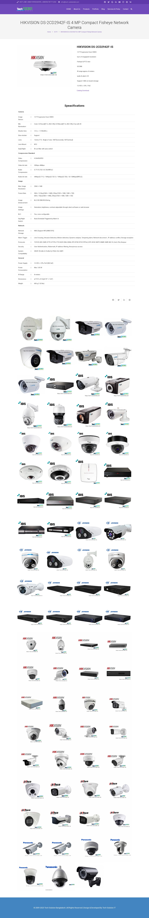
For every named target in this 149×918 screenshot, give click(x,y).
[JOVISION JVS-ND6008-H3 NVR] (88, 588)
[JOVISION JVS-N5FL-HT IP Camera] (31, 588)
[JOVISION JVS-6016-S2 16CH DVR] (88, 617)
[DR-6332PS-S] (31, 530)
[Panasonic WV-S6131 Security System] (31, 876)
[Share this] (113, 300)
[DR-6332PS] (117, 501)
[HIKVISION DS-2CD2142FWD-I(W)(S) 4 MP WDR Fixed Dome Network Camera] (31, 674)
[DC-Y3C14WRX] (60, 472)
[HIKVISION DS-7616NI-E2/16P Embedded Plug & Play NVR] (88, 646)
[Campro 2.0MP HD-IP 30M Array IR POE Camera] (117, 357)
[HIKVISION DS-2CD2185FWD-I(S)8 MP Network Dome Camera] (88, 761)
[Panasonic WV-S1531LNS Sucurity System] (31, 848)
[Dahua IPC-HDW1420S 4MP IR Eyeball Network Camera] (88, 790)
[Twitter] (108, 2)
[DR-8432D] (60, 530)
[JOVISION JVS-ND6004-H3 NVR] (60, 588)
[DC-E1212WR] (117, 415)
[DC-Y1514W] (31, 472)
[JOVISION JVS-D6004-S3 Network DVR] (60, 617)
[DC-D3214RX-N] (88, 444)
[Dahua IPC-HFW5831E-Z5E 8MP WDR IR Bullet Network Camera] (60, 819)
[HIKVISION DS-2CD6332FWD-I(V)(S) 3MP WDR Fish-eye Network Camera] (31, 646)
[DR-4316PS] (60, 501)
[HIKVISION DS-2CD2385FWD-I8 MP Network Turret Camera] (60, 761)
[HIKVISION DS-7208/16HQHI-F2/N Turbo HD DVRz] (88, 674)
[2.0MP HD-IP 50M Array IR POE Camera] (88, 357)
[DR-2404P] (31, 501)
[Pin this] (129, 300)
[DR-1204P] (88, 472)
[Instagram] (123, 2)
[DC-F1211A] (60, 444)
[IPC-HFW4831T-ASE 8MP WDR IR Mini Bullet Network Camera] (88, 819)
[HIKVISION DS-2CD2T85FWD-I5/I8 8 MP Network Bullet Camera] (31, 761)
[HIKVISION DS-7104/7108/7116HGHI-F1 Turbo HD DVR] (31, 703)
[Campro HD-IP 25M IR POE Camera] (31, 386)
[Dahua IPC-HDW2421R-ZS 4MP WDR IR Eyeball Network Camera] (31, 790)
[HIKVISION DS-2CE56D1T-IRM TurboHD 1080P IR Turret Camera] (88, 703)
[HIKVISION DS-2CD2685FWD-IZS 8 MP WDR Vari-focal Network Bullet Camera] (117, 732)
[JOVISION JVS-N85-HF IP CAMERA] (88, 559)
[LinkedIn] (116, 2)
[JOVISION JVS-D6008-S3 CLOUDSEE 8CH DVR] (31, 617)
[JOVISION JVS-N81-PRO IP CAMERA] (88, 530)
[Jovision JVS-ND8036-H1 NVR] (117, 588)
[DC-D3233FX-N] (117, 444)
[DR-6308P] (88, 501)
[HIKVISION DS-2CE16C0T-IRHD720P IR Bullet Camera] (88, 732)
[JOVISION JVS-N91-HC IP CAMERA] (117, 530)
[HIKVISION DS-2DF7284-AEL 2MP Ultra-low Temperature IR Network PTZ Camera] (60, 646)
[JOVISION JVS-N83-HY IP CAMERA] (31, 559)
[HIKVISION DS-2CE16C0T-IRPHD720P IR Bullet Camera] (60, 732)
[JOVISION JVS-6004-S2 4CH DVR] (117, 617)
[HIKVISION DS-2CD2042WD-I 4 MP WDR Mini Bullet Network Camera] (60, 674)
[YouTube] (119, 2)
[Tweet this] (118, 300)
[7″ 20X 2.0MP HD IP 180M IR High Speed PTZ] (60, 328)
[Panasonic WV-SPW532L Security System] (60, 848)
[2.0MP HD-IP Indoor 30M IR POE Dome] (31, 357)
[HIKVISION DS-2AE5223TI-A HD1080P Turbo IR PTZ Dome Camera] (60, 703)
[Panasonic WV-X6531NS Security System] (60, 876)
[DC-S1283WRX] (31, 415)
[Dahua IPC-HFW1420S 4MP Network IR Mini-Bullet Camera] (117, 790)
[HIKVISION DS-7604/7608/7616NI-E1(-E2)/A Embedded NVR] (117, 646)
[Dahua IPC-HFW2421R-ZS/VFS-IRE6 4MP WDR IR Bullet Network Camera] (60, 790)
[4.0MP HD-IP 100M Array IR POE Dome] (88, 328)
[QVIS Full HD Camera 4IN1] (88, 876)
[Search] (131, 9)
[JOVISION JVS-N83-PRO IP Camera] (117, 559)
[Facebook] (105, 2)
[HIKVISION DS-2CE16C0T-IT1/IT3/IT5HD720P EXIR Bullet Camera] (117, 703)
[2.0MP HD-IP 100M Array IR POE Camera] (60, 357)
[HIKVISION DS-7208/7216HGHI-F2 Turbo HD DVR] (117, 674)
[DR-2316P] (117, 472)
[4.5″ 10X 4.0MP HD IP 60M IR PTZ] (31, 328)
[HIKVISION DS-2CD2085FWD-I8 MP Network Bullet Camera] (117, 761)
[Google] (112, 2)
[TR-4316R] (60, 386)
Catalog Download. (83, 90)
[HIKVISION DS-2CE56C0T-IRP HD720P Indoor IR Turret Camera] (31, 732)
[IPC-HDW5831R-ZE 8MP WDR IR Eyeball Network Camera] (31, 819)
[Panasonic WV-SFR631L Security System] (88, 848)
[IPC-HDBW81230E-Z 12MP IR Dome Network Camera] (117, 819)
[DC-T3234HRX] (88, 386)
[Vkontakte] (130, 2)
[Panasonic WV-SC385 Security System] (117, 848)
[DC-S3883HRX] (60, 415)
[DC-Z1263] (88, 415)
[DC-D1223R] (31, 444)
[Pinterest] (127, 2)
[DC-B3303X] (117, 386)
